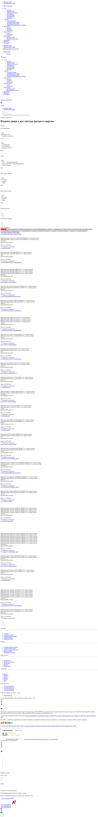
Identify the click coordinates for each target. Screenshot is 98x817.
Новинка (50, 229)
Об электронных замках (13, 23)
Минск (5, 674)
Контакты (6, 41)
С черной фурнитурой (25, 230)
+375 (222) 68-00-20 (9, 689)
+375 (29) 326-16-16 (9, 687)
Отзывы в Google (8, 639)
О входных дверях (11, 21)
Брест (5, 681)
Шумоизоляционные (42, 229)
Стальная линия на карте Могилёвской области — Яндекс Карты (41, 739)
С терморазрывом (57, 229)
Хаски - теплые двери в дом (11, 649)
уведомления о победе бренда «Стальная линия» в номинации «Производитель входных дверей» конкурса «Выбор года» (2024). (42, 726)
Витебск (6, 678)
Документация (10, 15)
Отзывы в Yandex (8, 637)
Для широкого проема (6, 232)
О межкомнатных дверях (13, 22)
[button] (4, 625)
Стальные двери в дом (9, 648)
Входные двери (8, 2)
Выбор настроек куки (80, 715)
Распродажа (10, 30)
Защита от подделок (12, 12)
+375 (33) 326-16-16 (9, 686)
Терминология (10, 11)
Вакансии (9, 18)
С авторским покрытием (81, 230)
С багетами (53, 230)
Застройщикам (10, 16)
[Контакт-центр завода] (2, 815)
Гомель (5, 676)
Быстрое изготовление (24, 229)
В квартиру (10, 34)
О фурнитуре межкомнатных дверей (16, 25)
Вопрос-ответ (7, 666)
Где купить (6, 43)
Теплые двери (16, 232)
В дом (8, 33)
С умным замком (15, 230)
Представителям (8, 6)
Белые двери (4, 282)
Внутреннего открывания (44, 230)
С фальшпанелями (5, 230)
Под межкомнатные (87, 229)
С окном (64, 229)
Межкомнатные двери (9, 3)
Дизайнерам (7, 40)
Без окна (69, 229)
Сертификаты (10, 14)
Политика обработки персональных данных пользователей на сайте (43, 715)
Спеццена (3, 229)
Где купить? (7, 663)
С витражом (34, 230)
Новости (9, 27)
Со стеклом (33, 229)
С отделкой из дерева (62, 230)
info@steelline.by (8, 695)
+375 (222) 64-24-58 (9, 690)
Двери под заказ (8, 651)
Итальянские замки (77, 229)
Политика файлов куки (68, 715)
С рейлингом (72, 230)
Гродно (5, 679)
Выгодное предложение (12, 229)
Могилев (6, 675)
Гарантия (9, 29)
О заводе (9, 9)
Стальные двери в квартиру (11, 647)
